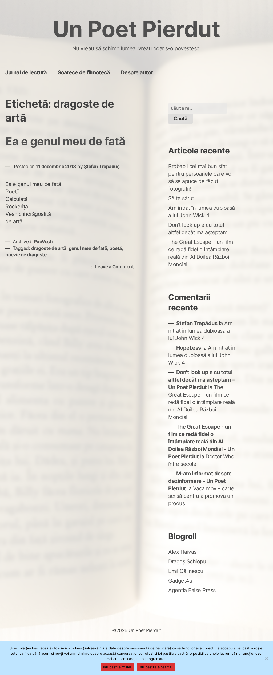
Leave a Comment (115, 267)
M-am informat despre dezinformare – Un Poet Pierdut (200, 481)
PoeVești (43, 241)
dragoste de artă (48, 248)
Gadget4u (180, 580)
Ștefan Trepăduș (102, 166)
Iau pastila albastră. (155, 667)
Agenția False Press (192, 590)
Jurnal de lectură (26, 72)
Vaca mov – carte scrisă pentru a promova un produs (201, 496)
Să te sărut (181, 198)
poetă (115, 248)
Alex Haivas (182, 552)
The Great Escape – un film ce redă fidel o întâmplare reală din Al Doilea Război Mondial (201, 402)
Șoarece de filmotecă (84, 72)
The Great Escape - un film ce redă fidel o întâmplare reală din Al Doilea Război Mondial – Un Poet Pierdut (201, 441)
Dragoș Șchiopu (187, 561)
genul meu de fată (88, 248)
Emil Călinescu (185, 571)
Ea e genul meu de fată (65, 141)
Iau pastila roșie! (117, 667)
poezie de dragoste (25, 254)
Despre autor (137, 72)
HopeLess (188, 348)
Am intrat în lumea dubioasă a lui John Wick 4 (200, 330)
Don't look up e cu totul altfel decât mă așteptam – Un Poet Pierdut (201, 379)
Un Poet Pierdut (136, 28)
